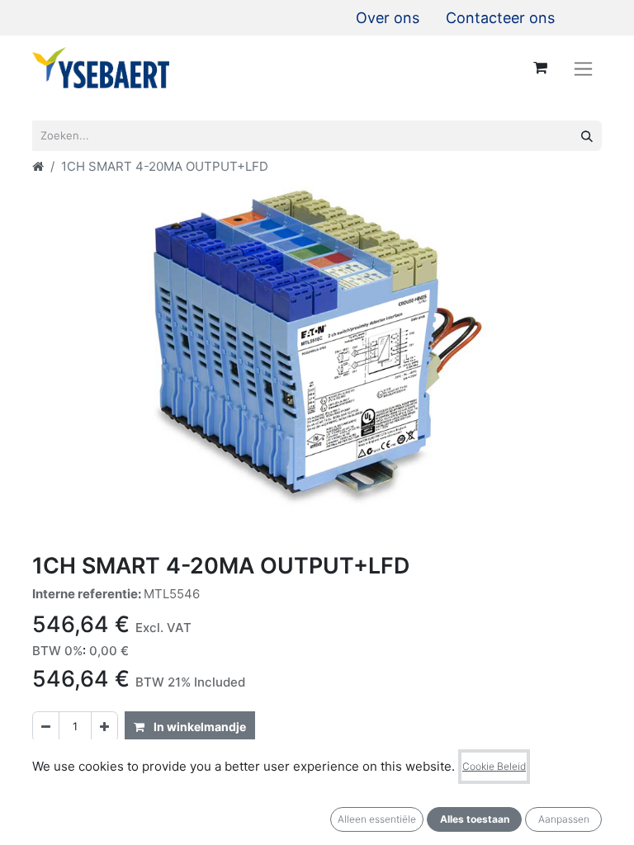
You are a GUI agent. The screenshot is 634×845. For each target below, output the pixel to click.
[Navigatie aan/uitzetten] (583, 68)
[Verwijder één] (45, 726)
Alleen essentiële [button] (377, 819)
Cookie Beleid (494, 766)
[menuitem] (387, 18)
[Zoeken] (587, 135)
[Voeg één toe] (104, 726)
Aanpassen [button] (563, 819)
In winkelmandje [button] (198, 727)
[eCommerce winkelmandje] (540, 68)
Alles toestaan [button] (474, 819)
